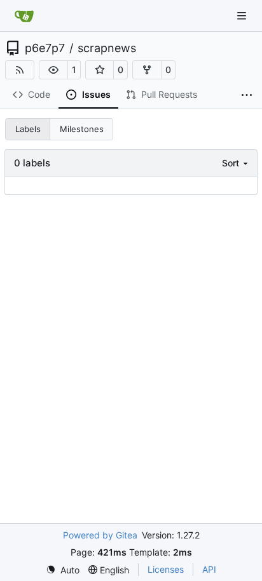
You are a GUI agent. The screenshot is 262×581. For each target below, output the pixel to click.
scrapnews (107, 48)
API (209, 569)
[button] (53, 69)
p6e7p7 (45, 48)
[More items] (247, 95)
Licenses (166, 569)
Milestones (82, 129)
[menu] (236, 163)
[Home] (24, 15)
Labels (28, 129)
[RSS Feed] (19, 69)
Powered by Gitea (100, 535)
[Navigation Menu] (243, 15)
